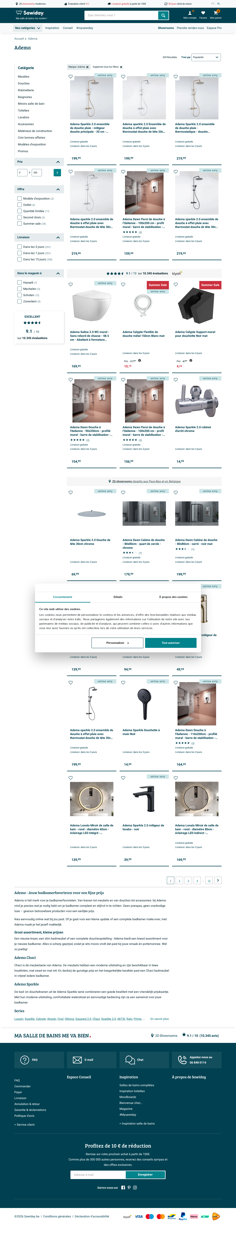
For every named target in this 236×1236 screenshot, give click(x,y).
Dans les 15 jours (37, 259)
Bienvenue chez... (131, 1103)
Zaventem (32, 301)
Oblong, (70, 1019)
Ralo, (129, 1019)
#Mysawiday (127, 1115)
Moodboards (127, 1097)
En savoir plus (159, 1019)
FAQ (34, 1060)
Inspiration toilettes (132, 1091)
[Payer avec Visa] (139, 1216)
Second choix (34, 217)
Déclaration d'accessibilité (92, 1216)
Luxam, (19, 1019)
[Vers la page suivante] (218, 880)
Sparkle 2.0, (109, 1019)
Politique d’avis (24, 1116)
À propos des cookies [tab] (173, 596)
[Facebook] (123, 1187)
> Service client (24, 1124)
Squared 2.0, (83, 1019)
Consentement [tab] (62, 596)
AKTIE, (121, 1019)
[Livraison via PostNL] (216, 1216)
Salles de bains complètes (136, 1085)
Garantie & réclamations (30, 1110)
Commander (22, 1086)
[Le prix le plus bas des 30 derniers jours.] (139, 360)
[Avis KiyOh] (128, 1216)
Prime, (138, 1019)
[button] (70, 76)
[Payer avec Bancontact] (172, 1216)
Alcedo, (52, 1019)
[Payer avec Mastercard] (161, 1216)
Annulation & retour (27, 1104)
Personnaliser (115, 642)
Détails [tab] (118, 596)
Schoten (31, 295)
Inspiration (52, 28)
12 (209, 881)
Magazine (126, 1109)
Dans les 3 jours (37, 247)
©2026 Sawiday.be (26, 1216)
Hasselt (30, 282)
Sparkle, (30, 1019)
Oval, (61, 1019)
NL (218, 4)
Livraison (20, 1098)
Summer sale (34, 223)
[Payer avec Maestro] (150, 1216)
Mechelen (31, 289)
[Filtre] (57, 172)
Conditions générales (57, 1216)
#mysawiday (84, 28)
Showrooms (166, 28)
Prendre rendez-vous (190, 28)
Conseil (68, 28)
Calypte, (41, 1019)
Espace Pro (214, 28)
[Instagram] (135, 1187)
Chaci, (96, 1019)
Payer (18, 1092)
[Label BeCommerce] (205, 1216)
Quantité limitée (36, 211)
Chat (140, 1060)
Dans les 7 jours (37, 253)
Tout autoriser (171, 642)
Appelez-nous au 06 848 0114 (201, 1060)
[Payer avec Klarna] (194, 1216)
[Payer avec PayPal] (183, 1216)
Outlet (29, 205)
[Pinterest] (129, 1187)
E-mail (89, 1060)
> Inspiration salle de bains (137, 1123)
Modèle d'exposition (38, 198)
